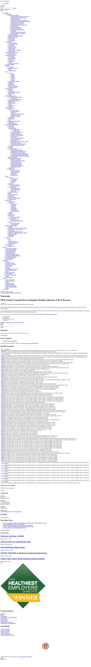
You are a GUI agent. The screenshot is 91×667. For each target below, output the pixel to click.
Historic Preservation (13, 157)
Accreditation (14, 180)
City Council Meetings (13, 34)
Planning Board (14, 26)
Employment (3, 613)
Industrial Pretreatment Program (15, 231)
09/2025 (2, 366)
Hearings (10, 106)
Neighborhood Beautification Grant (18, 151)
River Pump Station (13, 234)
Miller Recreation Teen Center (17, 113)
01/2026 (2, 362)
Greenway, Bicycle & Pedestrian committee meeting (18, 526)
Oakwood (13, 206)
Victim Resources (12, 199)
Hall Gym (13, 112)
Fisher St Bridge (14, 224)
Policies (10, 94)
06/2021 (2, 431)
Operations (13, 181)
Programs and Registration (14, 121)
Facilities (10, 109)
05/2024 (2, 383)
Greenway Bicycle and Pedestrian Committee (20, 21)
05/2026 (2, 357)
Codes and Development (11, 250)
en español (11, 488)
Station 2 (13, 75)
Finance (7, 65)
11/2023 (2, 391)
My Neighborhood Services (12, 268)
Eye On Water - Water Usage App (16, 229)
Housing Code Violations (16, 163)
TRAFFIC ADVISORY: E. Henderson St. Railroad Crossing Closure (24, 553)
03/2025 (2, 374)
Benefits (10, 89)
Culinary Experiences (10, 281)
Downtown (11, 146)
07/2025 (2, 369)
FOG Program (12, 230)
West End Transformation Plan (17, 145)
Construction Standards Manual (15, 97)
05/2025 (2, 371)
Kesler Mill (16, 130)
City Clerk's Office (12, 43)
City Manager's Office (13, 44)
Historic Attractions (10, 283)
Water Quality (11, 235)
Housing (7, 267)
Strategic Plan (11, 38)
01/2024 (2, 389)
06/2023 (2, 402)
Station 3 (13, 76)
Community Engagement (11, 55)
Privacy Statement (28, 656)
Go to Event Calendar (5, 530)
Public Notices (12, 49)
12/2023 (2, 390)
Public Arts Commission (16, 27)
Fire (7, 71)
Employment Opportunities (14, 92)
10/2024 (2, 379)
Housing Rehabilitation (16, 166)
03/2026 (2, 359)
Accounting (11, 67)
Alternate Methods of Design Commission (20, 16)
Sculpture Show (14, 172)
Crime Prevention (12, 187)
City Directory (12, 56)
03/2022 (2, 421)
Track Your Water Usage (11, 275)
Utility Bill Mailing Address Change (13, 547)
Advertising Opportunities (11, 248)
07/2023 (2, 397)
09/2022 (2, 413)
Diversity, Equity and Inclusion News (16, 322)
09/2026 (2, 350)
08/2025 (2, 367)
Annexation (11, 125)
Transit (7, 237)
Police (7, 176)
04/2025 (2, 373)
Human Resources (10, 88)
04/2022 (2, 419)
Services (13, 182)
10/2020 (2, 437)
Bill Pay (7, 261)
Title (2, 349)
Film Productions (12, 58)
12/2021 (2, 426)
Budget (10, 69)
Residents (5, 260)
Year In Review (12, 40)
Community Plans (12, 128)
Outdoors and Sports (10, 284)
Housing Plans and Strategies (17, 165)
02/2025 (2, 375)
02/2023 (2, 407)
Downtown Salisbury (10, 64)
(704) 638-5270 (4, 508)
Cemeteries (11, 202)
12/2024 (2, 378)
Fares (10, 240)
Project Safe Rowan (15, 188)
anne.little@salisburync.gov (51, 314)
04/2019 (2, 454)
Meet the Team (12, 53)
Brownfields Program (15, 129)
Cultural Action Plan (15, 133)
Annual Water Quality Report (7, 622)
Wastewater (11, 236)
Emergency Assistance (16, 159)
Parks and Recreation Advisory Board (19, 25)
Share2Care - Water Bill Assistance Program (18, 232)
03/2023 (2, 403)
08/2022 (2, 414)
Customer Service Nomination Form (8, 623)
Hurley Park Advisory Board (17, 23)
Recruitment (11, 83)
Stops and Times (12, 243)
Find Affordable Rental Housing (18, 160)
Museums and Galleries (11, 285)
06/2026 (2, 355)
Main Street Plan (14, 140)
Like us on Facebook (5, 630)
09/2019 (2, 449)
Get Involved (11, 117)
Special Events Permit (13, 86)
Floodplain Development (14, 100)
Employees (3, 5)
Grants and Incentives (13, 148)
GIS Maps (11, 147)
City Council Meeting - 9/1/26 (13, 524)
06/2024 (2, 381)
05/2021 (2, 435)
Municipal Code (12, 46)
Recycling (11, 213)
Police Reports (4, 616)
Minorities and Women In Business (16, 35)
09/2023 (2, 394)
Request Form (11, 85)
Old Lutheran (14, 208)
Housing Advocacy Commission (18, 33)
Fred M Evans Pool (15, 111)
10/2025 (2, 365)
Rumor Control (12, 61)
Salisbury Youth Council (16, 28)
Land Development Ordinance (15, 99)
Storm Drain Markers (15, 217)
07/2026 (2, 353)
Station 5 (13, 79)
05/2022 (2, 417)
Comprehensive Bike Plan (16, 131)
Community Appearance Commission (19, 20)
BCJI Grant (13, 190)
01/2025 (2, 377)
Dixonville (13, 205)
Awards (10, 62)
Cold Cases (11, 183)
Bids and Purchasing (13, 68)
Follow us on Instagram (6, 633)
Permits (10, 104)
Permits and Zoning (10, 258)
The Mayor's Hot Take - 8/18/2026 (12, 536)
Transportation (9, 244)
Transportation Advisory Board (17, 29)
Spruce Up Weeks (15, 219)
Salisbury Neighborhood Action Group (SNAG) (18, 525)
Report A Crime (12, 196)
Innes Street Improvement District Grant (19, 154)
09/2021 (2, 430)
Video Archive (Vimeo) (13, 63)
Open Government (12, 47)
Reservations (11, 122)
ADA (10, 238)
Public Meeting (12, 51)
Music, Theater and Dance (11, 287)
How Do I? (5, 289)
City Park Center (14, 110)
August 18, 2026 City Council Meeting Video (16, 542)
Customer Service (12, 70)
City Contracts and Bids (11, 249)
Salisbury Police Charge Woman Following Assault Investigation (23, 559)
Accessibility (6, 3)
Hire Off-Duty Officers (13, 192)
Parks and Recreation (10, 107)
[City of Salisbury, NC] (6, 9)
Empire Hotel (11, 45)
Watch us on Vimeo (5, 632)
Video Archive (12, 39)
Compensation (12, 91)
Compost (10, 212)
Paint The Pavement (15, 171)
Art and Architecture (10, 279)
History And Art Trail (15, 170)
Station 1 (13, 74)
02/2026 (2, 361)
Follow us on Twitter (5, 631)
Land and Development (11, 95)
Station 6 (13, 80)
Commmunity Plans (10, 262)
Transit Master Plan (13, 241)
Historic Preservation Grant (17, 150)
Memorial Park (14, 210)
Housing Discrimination (16, 164)
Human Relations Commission (17, 22)
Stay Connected (9, 273)
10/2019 (2, 441)
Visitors (4, 278)
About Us (11, 73)
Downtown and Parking (11, 264)
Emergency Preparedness (14, 81)
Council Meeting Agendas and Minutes (9, 617)
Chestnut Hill (14, 204)
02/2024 (2, 386)
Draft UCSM (14, 98)
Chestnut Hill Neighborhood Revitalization (20, 156)
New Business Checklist (11, 256)
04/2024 (2, 385)
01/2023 (2, 410)
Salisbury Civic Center (16, 116)
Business (5, 247)
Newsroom (11, 59)
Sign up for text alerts (5, 629)
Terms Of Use (21, 656)
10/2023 (2, 393)
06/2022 (2, 415)
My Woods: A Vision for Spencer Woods (19, 141)
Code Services (12, 127)
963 (4, 341)
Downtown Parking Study (16, 134)
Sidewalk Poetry (14, 175)
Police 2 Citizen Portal (13, 194)
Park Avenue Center (15, 115)
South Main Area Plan (16, 142)
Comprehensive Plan (10, 252)
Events (7, 282)
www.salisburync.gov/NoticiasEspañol (30, 343)
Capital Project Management (12, 52)
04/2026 (2, 358)
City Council (8, 14)
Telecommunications (13, 87)
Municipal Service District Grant (18, 152)
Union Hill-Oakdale (15, 211)
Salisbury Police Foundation (14, 198)
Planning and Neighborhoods (12, 124)
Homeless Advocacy (15, 186)
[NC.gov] (6, 655)
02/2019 (2, 463)
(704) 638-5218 (38, 314)
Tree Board (13, 31)
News (7, 271)
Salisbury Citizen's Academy (15, 50)
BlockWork (13, 174)
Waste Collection (12, 218)
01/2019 (2, 482)
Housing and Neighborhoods (15, 158)
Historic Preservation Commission (18, 32)
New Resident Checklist (11, 270)
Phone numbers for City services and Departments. (11, 511)
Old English (13, 207)
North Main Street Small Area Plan (18, 143)
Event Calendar (12, 57)
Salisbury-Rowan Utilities (11, 225)
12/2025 (2, 363)
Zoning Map (11, 105)
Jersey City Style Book (16, 139)
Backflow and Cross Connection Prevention (18, 228)
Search (14, 8)
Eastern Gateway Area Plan (17, 135)
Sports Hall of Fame (13, 123)
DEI (8, 317)
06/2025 (2, 370)
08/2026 (2, 351)
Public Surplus (9, 259)
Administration (9, 41)
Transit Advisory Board (13, 242)
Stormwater (11, 216)
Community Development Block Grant (19, 153)
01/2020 (2, 438)
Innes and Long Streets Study (17, 137)
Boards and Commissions (14, 15)
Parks (10, 119)
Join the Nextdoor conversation (7, 635)
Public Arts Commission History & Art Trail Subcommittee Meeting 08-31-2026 (25, 523)
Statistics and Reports (15, 189)
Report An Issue (12, 214)
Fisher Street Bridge (15, 223)
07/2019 (2, 451)
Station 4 (13, 77)
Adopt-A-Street (12, 201)
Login (2, 658)
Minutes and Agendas (13, 37)
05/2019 (2, 453)
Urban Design (11, 169)
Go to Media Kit (4, 335)
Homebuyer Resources (16, 162)
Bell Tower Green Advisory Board (18, 17)
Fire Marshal (11, 82)
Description (7, 349)
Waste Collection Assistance (17, 220)
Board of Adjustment (15, 18)
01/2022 (2, 422)
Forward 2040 (14, 136)
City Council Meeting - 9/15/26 (14, 527)
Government (5, 12)
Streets (10, 222)
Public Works (9, 200)
